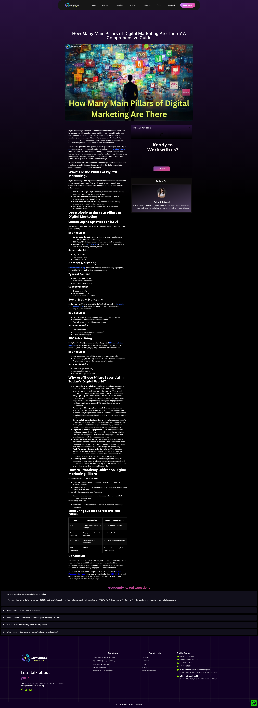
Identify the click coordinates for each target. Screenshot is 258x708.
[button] (189, 128)
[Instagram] (26, 689)
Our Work (133, 5)
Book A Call (187, 5)
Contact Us (172, 5)
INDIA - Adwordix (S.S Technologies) (195, 670)
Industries (147, 5)
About (159, 5)
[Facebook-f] (22, 689)
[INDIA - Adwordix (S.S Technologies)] (178, 670)
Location (120, 5)
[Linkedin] (30, 689)
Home (93, 5)
